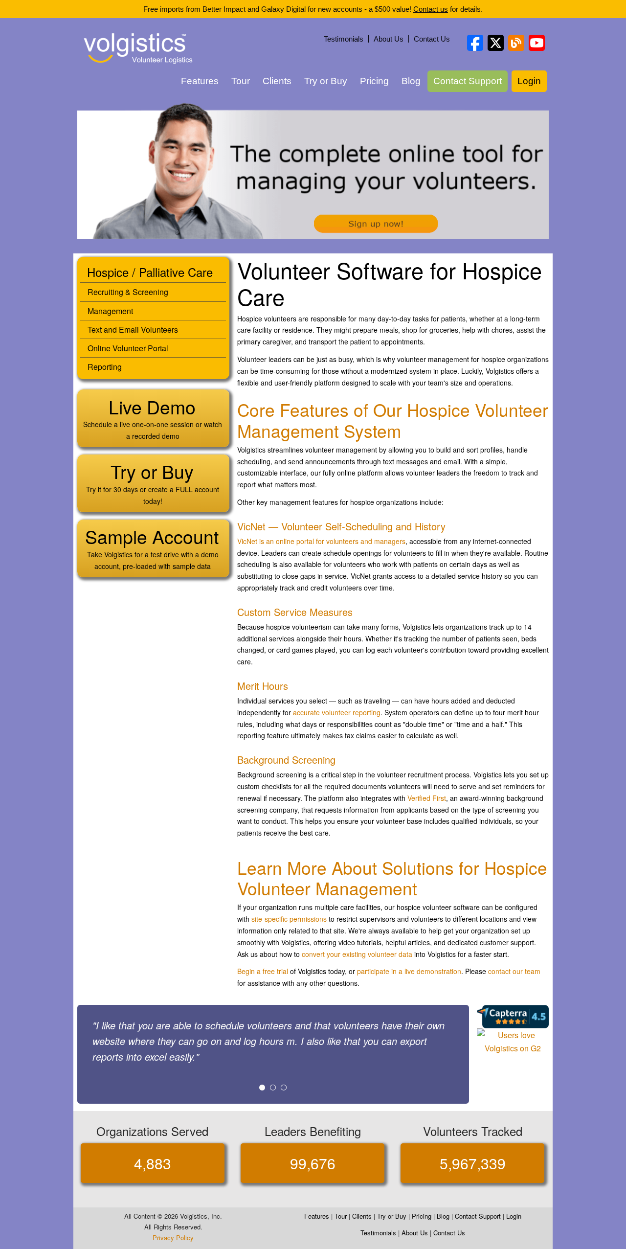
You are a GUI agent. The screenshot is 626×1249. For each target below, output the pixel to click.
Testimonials (343, 39)
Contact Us (432, 39)
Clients (277, 81)
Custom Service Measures (295, 612)
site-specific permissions (289, 919)
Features (200, 81)
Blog (411, 81)
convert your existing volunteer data (357, 954)
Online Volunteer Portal (128, 348)
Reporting (105, 366)
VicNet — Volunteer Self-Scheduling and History (341, 526)
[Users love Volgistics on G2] (513, 1040)
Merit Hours (262, 686)
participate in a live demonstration (409, 971)
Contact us (430, 9)
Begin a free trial (262, 971)
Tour (240, 81)
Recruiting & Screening (128, 291)
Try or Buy (325, 81)
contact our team (514, 971)
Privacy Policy (173, 1237)
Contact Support (467, 81)
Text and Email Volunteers (133, 329)
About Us (388, 39)
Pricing (374, 81)
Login (529, 81)
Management (110, 311)
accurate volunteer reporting (336, 712)
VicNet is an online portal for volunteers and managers (321, 541)
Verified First (426, 798)
